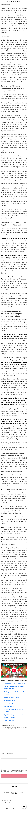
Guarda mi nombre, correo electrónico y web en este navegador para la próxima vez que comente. (14, 771)
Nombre (3, 745)
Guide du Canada (6, 800)
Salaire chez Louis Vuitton (11, 697)
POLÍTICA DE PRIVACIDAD (16, 792)
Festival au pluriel (9, 720)
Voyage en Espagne (7, 802)
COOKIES (6, 792)
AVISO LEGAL (14, 786)
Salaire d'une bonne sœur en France (14, 683)
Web (2, 760)
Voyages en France (13, 1)
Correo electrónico (7, 753)
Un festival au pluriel (10, 700)
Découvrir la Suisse (7, 799)
